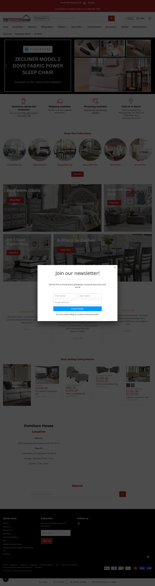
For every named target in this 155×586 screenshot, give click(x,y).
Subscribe (77, 308)
